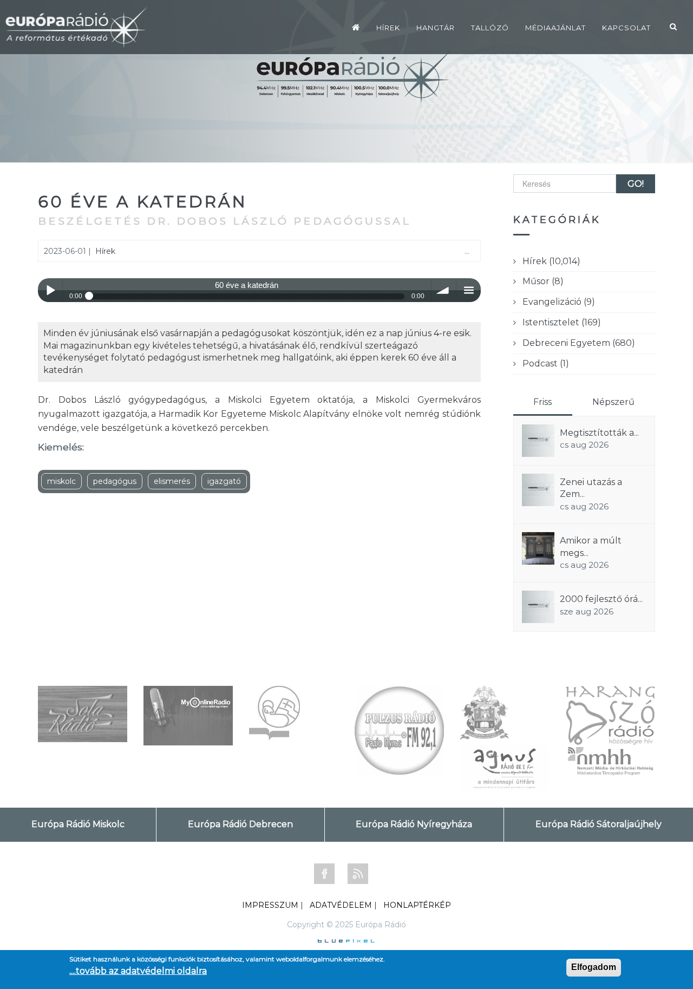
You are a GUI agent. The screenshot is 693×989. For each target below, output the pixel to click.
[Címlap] (356, 27)
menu (468, 290)
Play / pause (50, 290)
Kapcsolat (626, 27)
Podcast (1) (545, 363)
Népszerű (613, 402)
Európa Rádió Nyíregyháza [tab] (414, 824)
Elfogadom (593, 967)
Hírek (388, 27)
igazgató (224, 481)
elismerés (172, 481)
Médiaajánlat (555, 27)
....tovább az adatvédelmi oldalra (138, 971)
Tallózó (490, 27)
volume (444, 290)
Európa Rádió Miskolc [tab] (78, 824)
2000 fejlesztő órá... (601, 599)
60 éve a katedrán (142, 202)
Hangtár (435, 27)
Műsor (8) (543, 281)
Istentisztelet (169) (561, 322)
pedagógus (114, 481)
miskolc (61, 481)
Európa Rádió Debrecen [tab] (240, 824)
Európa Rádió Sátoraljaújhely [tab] (598, 824)
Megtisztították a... (599, 433)
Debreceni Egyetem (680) (578, 343)
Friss (542, 402)
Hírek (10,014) (551, 261)
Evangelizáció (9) (558, 302)
